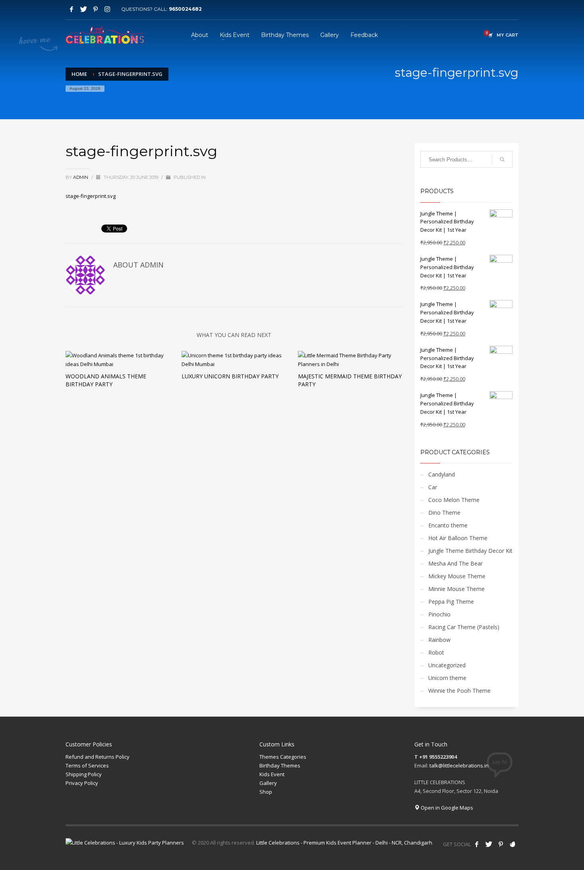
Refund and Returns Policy (98, 756)
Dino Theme (444, 512)
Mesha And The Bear (455, 563)
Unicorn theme (447, 678)
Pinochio (439, 614)
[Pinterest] (95, 9)
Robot (436, 652)
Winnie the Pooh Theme (459, 690)
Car (432, 487)
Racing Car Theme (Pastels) (463, 627)
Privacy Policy (82, 783)
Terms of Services (87, 765)
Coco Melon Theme (454, 500)
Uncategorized (447, 665)
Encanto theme (448, 525)
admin (81, 177)
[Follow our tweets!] (489, 844)
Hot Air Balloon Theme (457, 538)
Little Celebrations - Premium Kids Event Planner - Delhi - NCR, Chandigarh (344, 842)
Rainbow (439, 639)
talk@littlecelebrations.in (459, 765)
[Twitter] (83, 9)
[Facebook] (71, 9)
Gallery (268, 783)
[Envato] (512, 844)
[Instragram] (107, 9)
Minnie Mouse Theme (456, 589)
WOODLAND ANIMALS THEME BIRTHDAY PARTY (106, 380)
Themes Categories (282, 756)
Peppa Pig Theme (451, 601)
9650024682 (185, 9)
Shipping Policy (84, 774)
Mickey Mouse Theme (456, 576)
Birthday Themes (279, 765)
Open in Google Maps (446, 807)
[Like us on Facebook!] (477, 844)
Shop (265, 791)
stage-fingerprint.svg (91, 196)
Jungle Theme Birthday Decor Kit (470, 550)
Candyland (441, 474)
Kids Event (271, 774)
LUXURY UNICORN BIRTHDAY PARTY (230, 376)
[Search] (502, 159)
